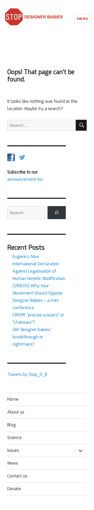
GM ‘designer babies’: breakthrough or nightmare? (32, 337)
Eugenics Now (26, 256)
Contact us (17, 476)
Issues (13, 450)
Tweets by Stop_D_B (27, 374)
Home (13, 399)
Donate (14, 488)
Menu (83, 18)
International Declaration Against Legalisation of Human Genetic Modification (39, 271)
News (12, 463)
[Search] (57, 212)
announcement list (25, 179)
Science (14, 437)
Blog (11, 425)
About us (15, 412)
